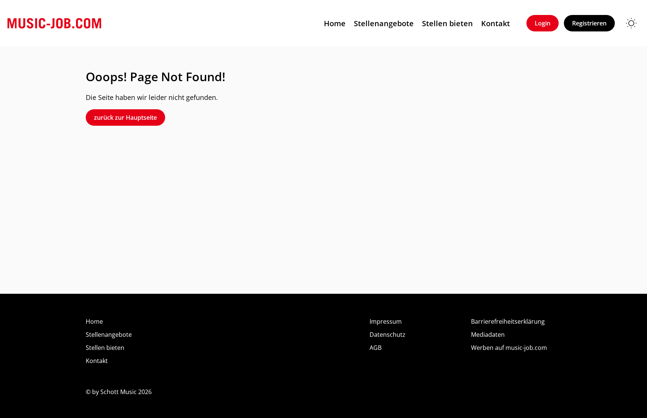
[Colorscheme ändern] (631, 23)
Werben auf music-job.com (509, 348)
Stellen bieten (447, 23)
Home (335, 23)
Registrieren (589, 23)
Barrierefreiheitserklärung (508, 321)
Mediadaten (488, 334)
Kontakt (495, 23)
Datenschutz (387, 334)
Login (542, 23)
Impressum (386, 321)
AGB (376, 348)
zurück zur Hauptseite (125, 117)
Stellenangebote (384, 23)
